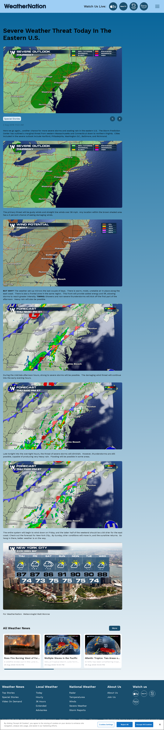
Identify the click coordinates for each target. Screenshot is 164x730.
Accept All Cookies (144, 724)
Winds (72, 701)
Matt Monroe (43, 614)
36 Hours (41, 701)
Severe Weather (78, 705)
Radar (72, 692)
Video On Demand (12, 701)
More (114, 628)
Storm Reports (77, 710)
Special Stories (10, 697)
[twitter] (112, 119)
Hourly (39, 697)
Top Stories (8, 692)
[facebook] (119, 119)
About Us (112, 692)
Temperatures (77, 697)
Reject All (124, 724)
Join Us (111, 697)
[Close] (160, 724)
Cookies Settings (106, 724)
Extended (41, 705)
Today (39, 692)
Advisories (41, 710)
